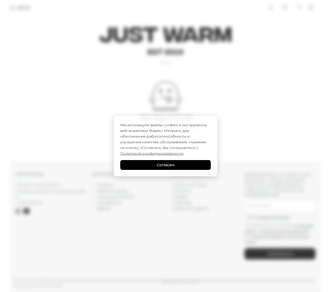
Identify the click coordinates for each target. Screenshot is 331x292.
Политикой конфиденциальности (151, 153)
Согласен (166, 165)
